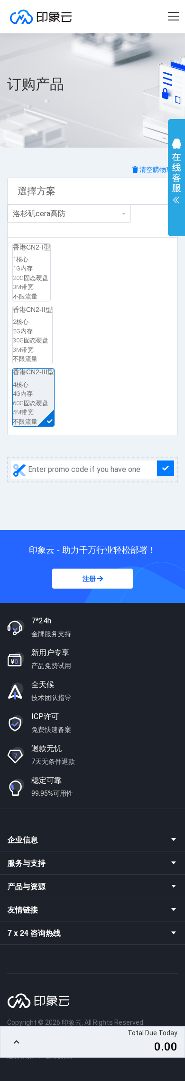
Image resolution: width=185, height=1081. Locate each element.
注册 (90, 578)
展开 (176, 173)
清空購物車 (155, 169)
